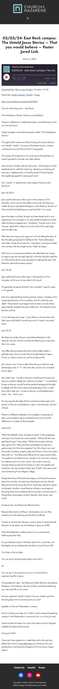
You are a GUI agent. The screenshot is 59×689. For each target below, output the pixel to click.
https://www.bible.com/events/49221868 (19, 101)
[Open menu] (28, 18)
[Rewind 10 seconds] (13, 78)
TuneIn (37, 94)
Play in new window (24, 89)
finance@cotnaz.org (27, 643)
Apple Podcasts (18, 94)
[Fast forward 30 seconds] (24, 78)
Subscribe (42, 83)
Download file (8, 89)
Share (52, 83)
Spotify (29, 94)
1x (19, 78)
